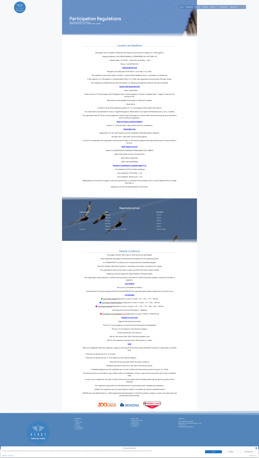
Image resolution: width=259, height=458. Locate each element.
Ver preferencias (248, 451)
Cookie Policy (4, 455)
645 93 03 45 (182, 425)
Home (181, 7)
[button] (256, 448)
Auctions (212, 7)
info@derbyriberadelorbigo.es (186, 426)
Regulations (189, 7)
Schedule (205, 7)
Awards (197, 7)
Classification (224, 7)
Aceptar (213, 451)
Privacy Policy (10, 455)
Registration (233, 7)
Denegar (231, 451)
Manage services (252, 455)
